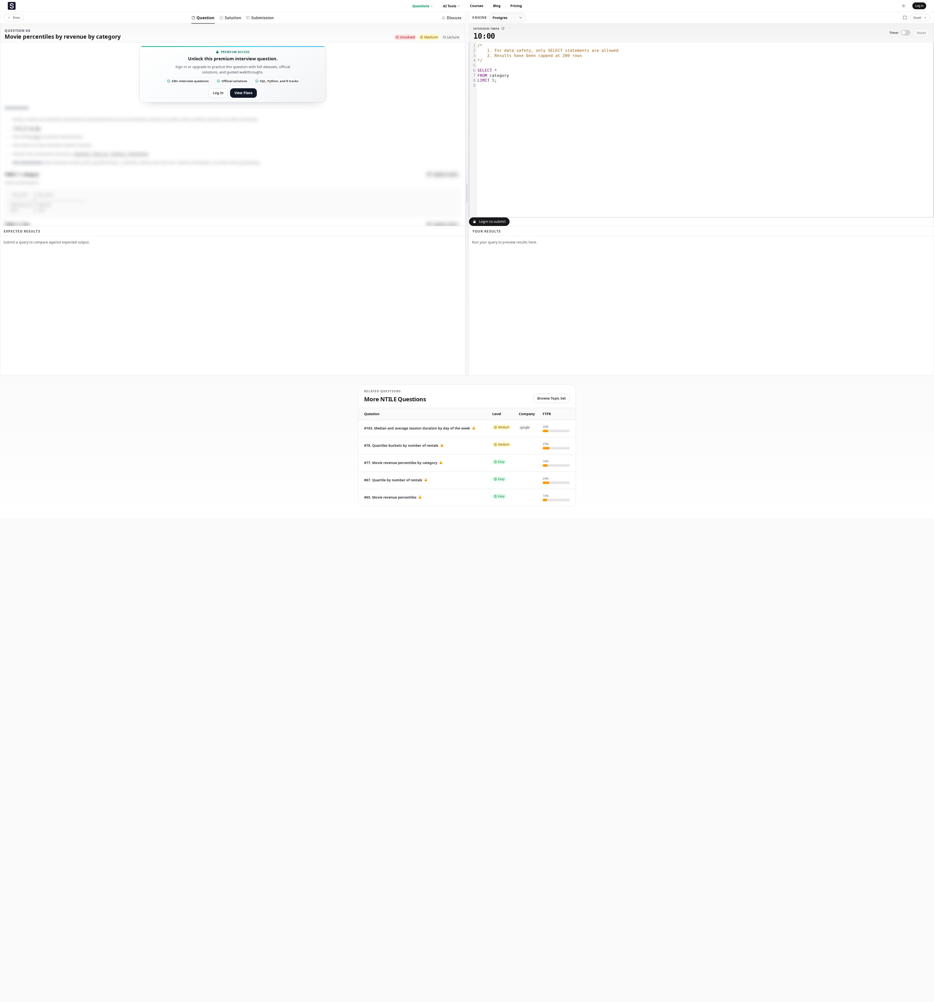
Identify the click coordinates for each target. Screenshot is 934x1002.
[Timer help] (502, 28)
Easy (501, 462)
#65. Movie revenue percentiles (390, 497)
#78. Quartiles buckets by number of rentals (401, 445)
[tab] (203, 18)
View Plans (243, 92)
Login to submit (492, 221)
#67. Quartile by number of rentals (393, 480)
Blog (497, 5)
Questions (420, 6)
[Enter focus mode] (905, 18)
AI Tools (449, 6)
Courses (476, 5)
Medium (431, 37)
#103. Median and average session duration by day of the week (417, 428)
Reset (921, 32)
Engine (479, 17)
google (525, 427)
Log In (218, 92)
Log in (919, 6)
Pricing (516, 5)
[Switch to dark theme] (904, 6)
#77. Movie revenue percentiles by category (401, 462)
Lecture (453, 37)
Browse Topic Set (551, 398)
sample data (445, 174)
